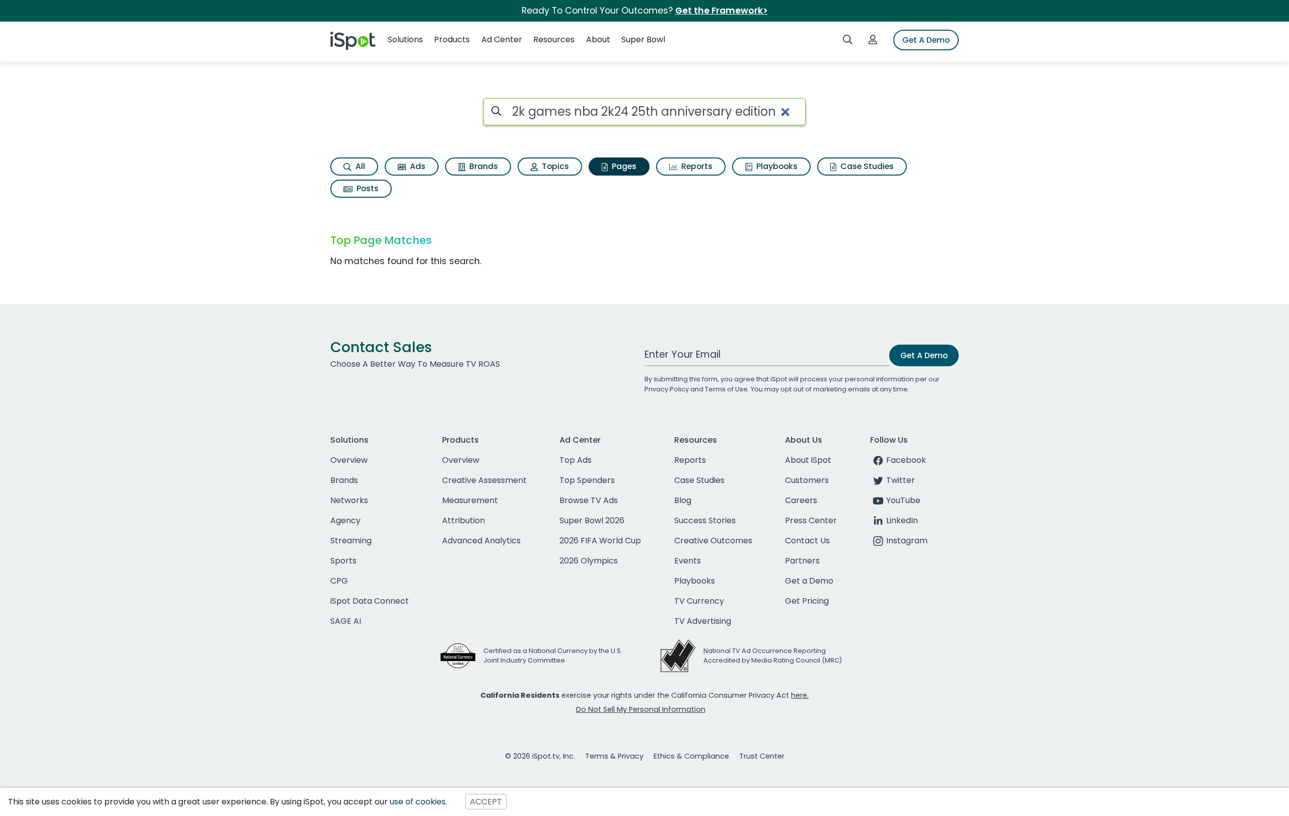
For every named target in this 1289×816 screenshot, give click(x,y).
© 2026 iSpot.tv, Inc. (540, 756)
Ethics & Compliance (691, 756)
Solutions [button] (405, 39)
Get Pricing (807, 601)
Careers (801, 500)
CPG (339, 581)
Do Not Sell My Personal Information (640, 709)
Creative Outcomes (713, 540)
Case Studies (866, 166)
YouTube (903, 500)
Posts (366, 188)
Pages (623, 166)
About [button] (598, 39)
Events (687, 560)
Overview (349, 460)
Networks (349, 500)
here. (800, 695)
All (359, 166)
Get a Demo (809, 581)
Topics (554, 166)
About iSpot (808, 460)
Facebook (906, 460)
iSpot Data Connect (369, 601)
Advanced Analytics (481, 540)
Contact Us (807, 540)
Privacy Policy (666, 389)
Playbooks (776, 166)
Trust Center (761, 756)
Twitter (900, 480)
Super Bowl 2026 (591, 520)
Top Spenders (587, 480)
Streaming (351, 540)
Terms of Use (726, 389)
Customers (807, 480)
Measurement (470, 500)
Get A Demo (926, 40)
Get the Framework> (721, 11)
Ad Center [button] (501, 39)
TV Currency (699, 601)
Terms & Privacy (614, 756)
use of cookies (418, 801)
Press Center (811, 520)
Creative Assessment (484, 480)
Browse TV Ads (588, 500)
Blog (682, 500)
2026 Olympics (588, 560)
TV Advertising (702, 621)
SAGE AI (345, 621)
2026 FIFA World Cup (600, 540)
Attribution (463, 520)
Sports (343, 560)
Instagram (906, 540)
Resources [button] (554, 39)
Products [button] (452, 39)
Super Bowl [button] (643, 39)
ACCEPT (486, 801)
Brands (482, 166)
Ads (416, 166)
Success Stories (705, 520)
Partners (802, 560)
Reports (695, 166)
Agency (345, 520)
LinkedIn (902, 520)
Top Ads (575, 460)
